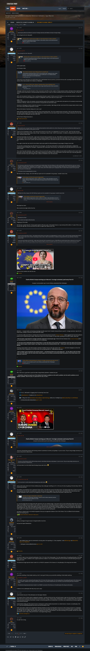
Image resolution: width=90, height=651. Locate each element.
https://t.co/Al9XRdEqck (73, 397)
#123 (81, 123)
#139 (81, 593)
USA (14, 531)
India (14, 60)
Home (76, 646)
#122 (81, 48)
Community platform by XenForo (16, 650)
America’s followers (60, 334)
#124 (81, 160)
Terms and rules (58, 646)
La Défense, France (13, 401)
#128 (81, 277)
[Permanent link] (17, 281)
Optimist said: (20, 50)
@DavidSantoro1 (25, 395)
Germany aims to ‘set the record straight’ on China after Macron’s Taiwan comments (39, 38)
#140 (81, 618)
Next (24, 24)
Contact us (50, 646)
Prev (9, 24)
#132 (81, 433)
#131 (81, 407)
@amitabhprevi (33, 397)
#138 (81, 573)
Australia (13, 39)
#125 (81, 188)
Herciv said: (20, 30)
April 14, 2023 (39, 400)
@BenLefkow (75, 540)
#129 (81, 370)
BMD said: (20, 190)
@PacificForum (39, 395)
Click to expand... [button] (49, 201)
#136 (81, 537)
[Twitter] (84, 650)
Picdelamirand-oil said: (22, 479)
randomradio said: (21, 162)
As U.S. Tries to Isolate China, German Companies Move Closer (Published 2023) (39, 84)
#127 (81, 230)
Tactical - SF (13, 646)
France (14, 470)
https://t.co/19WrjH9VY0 (24, 541)
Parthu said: (20, 435)
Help (72, 646)
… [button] (13, 24)
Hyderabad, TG (12, 290)
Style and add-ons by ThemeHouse (35, 650)
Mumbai (13, 134)
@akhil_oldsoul (65, 397)
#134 (81, 477)
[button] (29, 8)
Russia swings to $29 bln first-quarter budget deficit (33, 177)
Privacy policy (66, 646)
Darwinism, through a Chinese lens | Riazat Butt (32, 495)
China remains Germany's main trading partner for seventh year (35, 71)
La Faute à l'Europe (74, 338)
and (22, 118)
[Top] (79, 646)
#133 (81, 456)
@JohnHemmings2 (46, 397)
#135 (81, 519)
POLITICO (62, 347)
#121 (81, 27)
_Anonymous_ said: (21, 233)
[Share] (79, 27)
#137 (81, 555)
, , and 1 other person (29, 514)
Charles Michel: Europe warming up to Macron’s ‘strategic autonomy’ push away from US (40, 360)
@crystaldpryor (39, 397)
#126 (81, 212)
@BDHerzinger (67, 540)
